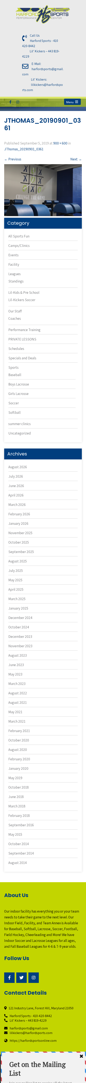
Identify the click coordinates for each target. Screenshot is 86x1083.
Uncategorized (19, 433)
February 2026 (19, 514)
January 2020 (18, 768)
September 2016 (21, 825)
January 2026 (18, 523)
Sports (13, 367)
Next (76, 159)
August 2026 (17, 467)
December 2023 (20, 636)
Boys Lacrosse (18, 384)
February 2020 (19, 759)
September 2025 (21, 551)
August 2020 (17, 749)
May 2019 (15, 778)
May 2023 (15, 674)
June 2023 (16, 665)
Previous (12, 159)
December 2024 (20, 617)
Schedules (16, 348)
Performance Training (24, 329)
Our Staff (15, 311)
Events (13, 255)
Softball (14, 412)
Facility (13, 264)
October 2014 (18, 844)
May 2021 (15, 712)
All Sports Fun (18, 236)
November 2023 (20, 646)
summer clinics (19, 424)
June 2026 (16, 485)
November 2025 (20, 533)
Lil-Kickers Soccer (21, 300)
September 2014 (21, 853)
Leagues (14, 274)
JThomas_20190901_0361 (23, 149)
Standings (16, 281)
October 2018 (18, 787)
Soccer (13, 403)
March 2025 (16, 599)
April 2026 (16, 495)
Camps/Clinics (19, 245)
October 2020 (18, 740)
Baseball (14, 375)
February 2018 (19, 815)
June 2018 (16, 796)
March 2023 (16, 683)
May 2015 (15, 834)
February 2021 (19, 730)
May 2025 (15, 580)
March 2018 (16, 806)
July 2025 (15, 570)
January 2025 (18, 608)
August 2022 (17, 693)
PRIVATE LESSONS (22, 339)
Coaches (14, 318)
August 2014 (17, 862)
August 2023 (17, 655)
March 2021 (16, 721)
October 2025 (18, 542)
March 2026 (17, 504)
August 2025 (17, 561)
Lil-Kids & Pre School (23, 292)
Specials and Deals (22, 358)
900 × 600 (60, 143)
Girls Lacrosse (18, 393)
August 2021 (17, 702)
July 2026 (15, 476)
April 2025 (15, 589)
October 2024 (18, 627)
